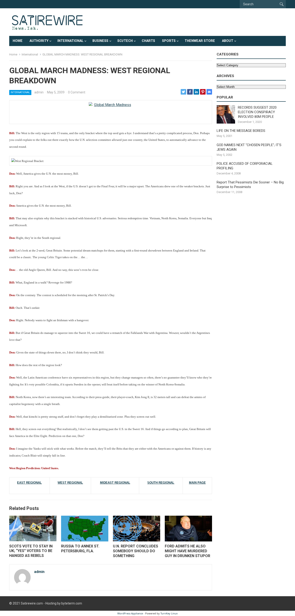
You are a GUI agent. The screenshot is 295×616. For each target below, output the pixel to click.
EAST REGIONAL (29, 482)
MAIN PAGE (197, 482)
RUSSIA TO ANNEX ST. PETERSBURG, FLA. (80, 548)
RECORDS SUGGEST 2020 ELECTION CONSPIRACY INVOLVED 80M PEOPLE (257, 112)
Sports (169, 41)
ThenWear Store (200, 41)
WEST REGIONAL (70, 482)
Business (100, 41)
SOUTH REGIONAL (160, 482)
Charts (148, 41)
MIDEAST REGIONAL (115, 482)
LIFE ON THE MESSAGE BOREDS (241, 131)
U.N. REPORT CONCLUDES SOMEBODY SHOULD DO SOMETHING (135, 551)
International (70, 41)
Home (18, 41)
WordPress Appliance (130, 613)
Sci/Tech (125, 41)
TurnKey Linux (169, 613)
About (227, 41)
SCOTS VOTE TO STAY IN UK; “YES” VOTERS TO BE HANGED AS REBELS (31, 551)
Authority (39, 41)
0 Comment (76, 92)
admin (39, 92)
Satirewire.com (32, 603)
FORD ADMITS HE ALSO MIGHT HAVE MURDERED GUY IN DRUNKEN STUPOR (187, 551)
